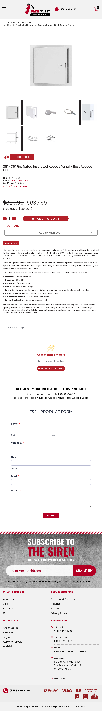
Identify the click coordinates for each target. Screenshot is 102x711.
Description (11, 243)
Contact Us (9, 613)
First (13, 435)
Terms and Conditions (64, 599)
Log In (6, 637)
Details (16, 490)
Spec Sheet (22, 157)
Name (15, 423)
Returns (55, 603)
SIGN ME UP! (84, 570)
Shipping (56, 608)
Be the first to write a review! (51, 368)
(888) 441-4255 (68, 9)
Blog (5, 603)
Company (17, 442)
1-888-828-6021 (63, 641)
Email (15, 476)
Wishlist (7, 646)
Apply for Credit (12, 641)
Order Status (10, 627)
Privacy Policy (59, 613)
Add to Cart (48, 219)
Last (54, 435)
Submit (51, 515)
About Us (8, 599)
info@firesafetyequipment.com (72, 651)
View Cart (9, 632)
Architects (9, 608)
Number (14, 468)
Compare (13, 225)
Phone (14, 457)
